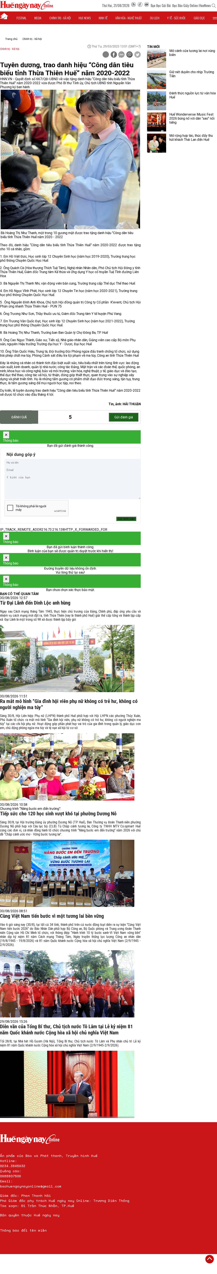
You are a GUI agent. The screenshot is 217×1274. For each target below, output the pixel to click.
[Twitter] (137, 55)
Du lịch (154, 17)
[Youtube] (146, 5)
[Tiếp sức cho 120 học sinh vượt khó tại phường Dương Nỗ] (67, 873)
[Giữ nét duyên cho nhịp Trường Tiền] (156, 79)
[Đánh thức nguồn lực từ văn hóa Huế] (156, 100)
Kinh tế (103, 17)
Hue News (85, 17)
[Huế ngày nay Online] (26, 8)
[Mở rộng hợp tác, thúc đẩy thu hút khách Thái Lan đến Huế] (156, 143)
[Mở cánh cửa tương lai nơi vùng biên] (156, 58)
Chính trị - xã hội (60, 17)
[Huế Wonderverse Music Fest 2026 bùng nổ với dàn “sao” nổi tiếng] (156, 121)
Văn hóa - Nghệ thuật (128, 17)
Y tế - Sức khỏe (176, 17)
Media (37, 17)
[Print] (106, 54)
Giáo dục (199, 17)
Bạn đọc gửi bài (161, 5)
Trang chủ (11, 39)
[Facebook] (140, 5)
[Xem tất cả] (215, 18)
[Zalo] (121, 55)
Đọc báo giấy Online (185, 5)
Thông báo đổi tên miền (23, 1230)
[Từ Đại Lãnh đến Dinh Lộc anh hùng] (67, 658)
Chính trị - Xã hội (32, 39)
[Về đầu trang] (209, 1259)
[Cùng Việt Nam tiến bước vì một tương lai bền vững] (67, 983)
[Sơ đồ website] (133, 5)
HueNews (205, 5)
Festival (21, 17)
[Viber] (129, 55)
